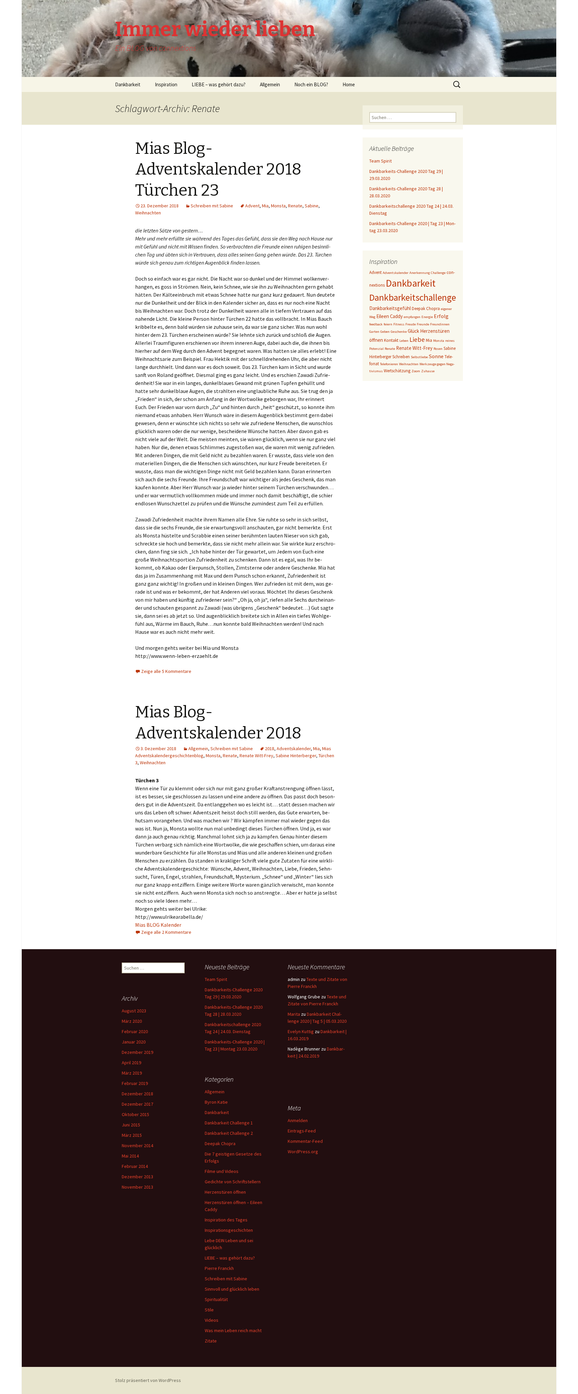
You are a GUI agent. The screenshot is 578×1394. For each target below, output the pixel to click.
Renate (295, 206)
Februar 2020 (135, 1031)
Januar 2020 (134, 1042)
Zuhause (428, 371)
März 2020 (132, 1021)
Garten (374, 331)
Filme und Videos (221, 1171)
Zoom (415, 371)
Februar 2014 (135, 1166)
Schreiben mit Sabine (212, 206)
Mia (265, 206)
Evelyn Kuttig (301, 1031)
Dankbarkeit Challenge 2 (229, 1133)
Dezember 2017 (137, 1104)
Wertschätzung (397, 371)
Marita (294, 1014)
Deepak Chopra (426, 308)
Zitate (211, 1341)
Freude (410, 324)
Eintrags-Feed (302, 1131)
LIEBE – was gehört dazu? (219, 84)
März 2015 (132, 1135)
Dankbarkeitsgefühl (390, 308)
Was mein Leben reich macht (233, 1330)
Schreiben (401, 357)
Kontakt (391, 340)
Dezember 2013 (137, 1177)
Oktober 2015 (135, 1114)
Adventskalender (294, 748)
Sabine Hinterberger (296, 756)
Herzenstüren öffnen (225, 1192)
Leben (403, 340)
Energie (427, 317)
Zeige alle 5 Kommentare (166, 671)
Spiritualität (216, 1299)
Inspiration (166, 84)
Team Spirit (380, 161)
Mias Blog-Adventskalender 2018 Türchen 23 (218, 169)
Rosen (438, 348)
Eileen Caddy (389, 316)
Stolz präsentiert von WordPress (148, 1380)
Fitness (398, 324)
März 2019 (132, 1073)
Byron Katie (216, 1102)
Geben (385, 331)
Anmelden (298, 1120)
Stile (209, 1310)
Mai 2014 (130, 1156)
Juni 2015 (131, 1125)
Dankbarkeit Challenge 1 (229, 1123)
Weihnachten (148, 213)
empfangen (412, 317)
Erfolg (441, 316)
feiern (388, 324)
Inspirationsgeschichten (229, 1230)
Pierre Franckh (219, 1268)
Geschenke (399, 331)
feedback (376, 324)
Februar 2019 (135, 1083)
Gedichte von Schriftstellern (233, 1182)
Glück (413, 331)
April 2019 (131, 1063)
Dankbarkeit (127, 84)
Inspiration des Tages (226, 1220)
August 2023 (134, 1011)
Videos (211, 1320)
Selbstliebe (419, 357)
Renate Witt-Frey (256, 756)
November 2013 (137, 1187)
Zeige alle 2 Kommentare (166, 932)
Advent (252, 206)
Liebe (417, 339)
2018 (269, 748)
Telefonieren (389, 364)
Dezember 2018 (137, 1094)
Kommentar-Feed (305, 1141)
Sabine (311, 206)
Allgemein (270, 84)
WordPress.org (303, 1152)
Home (349, 84)
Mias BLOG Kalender (158, 924)
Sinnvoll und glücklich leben (232, 1289)
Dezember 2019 (137, 1052)
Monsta (278, 206)
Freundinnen (440, 324)
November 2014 (137, 1145)
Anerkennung (419, 273)
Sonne (436, 356)
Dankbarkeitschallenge (412, 297)
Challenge (438, 273)
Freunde (423, 324)
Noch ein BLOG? (311, 84)
